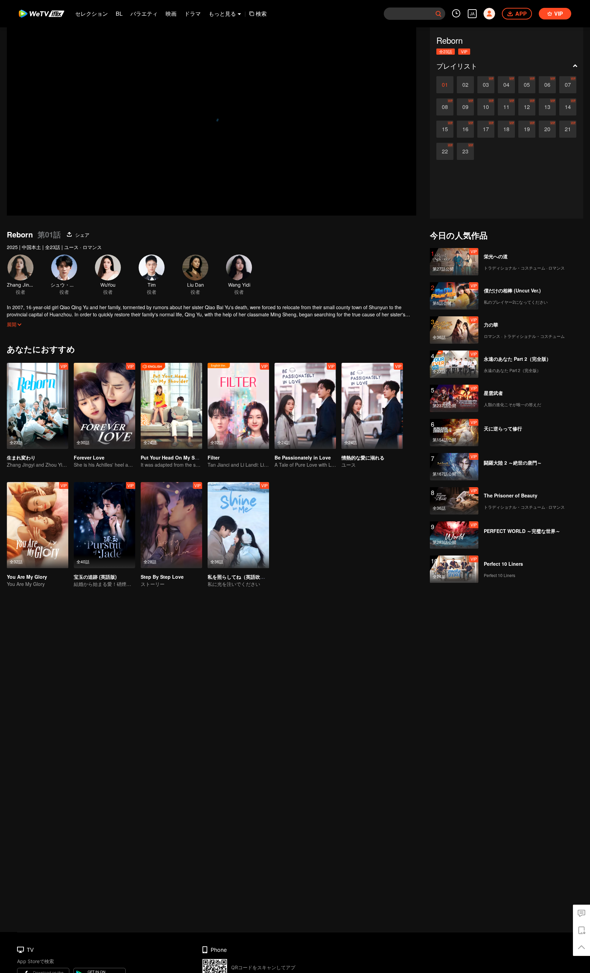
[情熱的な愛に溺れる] (372, 406)
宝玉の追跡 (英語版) (95, 576)
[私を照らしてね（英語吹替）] (238, 525)
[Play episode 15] (444, 129)
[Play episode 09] (465, 106)
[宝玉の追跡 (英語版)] (104, 525)
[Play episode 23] (465, 151)
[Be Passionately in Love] (305, 406)
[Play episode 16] (465, 129)
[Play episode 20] (547, 129)
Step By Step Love (162, 576)
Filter (214, 457)
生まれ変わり (21, 457)
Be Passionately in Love (303, 457)
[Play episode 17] (485, 129)
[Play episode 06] (547, 84)
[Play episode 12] (526, 106)
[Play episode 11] (506, 106)
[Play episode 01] (444, 84)
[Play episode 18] (506, 129)
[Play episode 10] (485, 106)
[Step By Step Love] (171, 525)
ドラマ (192, 13)
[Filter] (238, 406)
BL (119, 13)
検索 (261, 13)
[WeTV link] (42, 13)
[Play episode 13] (547, 106)
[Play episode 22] (444, 151)
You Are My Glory (27, 576)
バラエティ (144, 13)
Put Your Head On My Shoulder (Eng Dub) (189, 457)
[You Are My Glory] (37, 525)
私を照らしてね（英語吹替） (239, 576)
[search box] (438, 14)
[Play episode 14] (567, 106)
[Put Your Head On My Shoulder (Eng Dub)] (171, 406)
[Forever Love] (104, 406)
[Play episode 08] (444, 106)
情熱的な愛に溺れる (362, 457)
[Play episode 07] (567, 84)
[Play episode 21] (567, 129)
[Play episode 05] (526, 84)
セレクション (91, 13)
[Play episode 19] (526, 129)
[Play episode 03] (485, 84)
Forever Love (89, 457)
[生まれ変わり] (37, 406)
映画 (171, 13)
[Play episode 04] (506, 84)
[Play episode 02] (465, 84)
